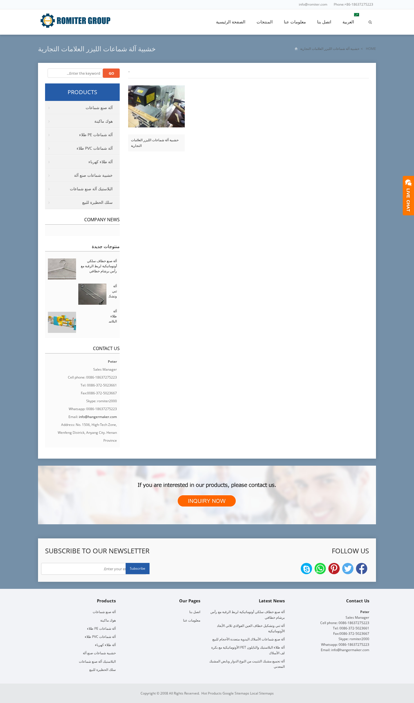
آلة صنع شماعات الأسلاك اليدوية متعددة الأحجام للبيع (248, 639)
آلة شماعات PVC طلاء (95, 148)
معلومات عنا (295, 22)
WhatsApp (320, 568)
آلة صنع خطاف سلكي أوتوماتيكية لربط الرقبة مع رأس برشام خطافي (99, 265)
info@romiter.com (313, 4)
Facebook (361, 568)
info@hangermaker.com (98, 416)
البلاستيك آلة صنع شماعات (91, 188)
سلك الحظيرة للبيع (97, 202)
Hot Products (211, 693)
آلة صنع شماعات (99, 107)
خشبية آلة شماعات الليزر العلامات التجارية (155, 143)
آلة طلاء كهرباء (100, 161)
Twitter (347, 568)
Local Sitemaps (262, 693)
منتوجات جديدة (106, 246)
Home (371, 48)
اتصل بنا (324, 22)
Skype (306, 568)
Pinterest (334, 568)
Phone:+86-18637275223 (353, 4)
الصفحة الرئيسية (230, 22)
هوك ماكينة (103, 121)
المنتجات (265, 22)
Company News (102, 219)
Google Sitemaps (235, 693)
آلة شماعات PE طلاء (96, 134)
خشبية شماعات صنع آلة (93, 175)
